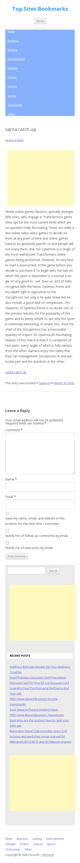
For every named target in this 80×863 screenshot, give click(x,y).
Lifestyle (13, 68)
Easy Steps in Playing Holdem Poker (34, 710)
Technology (15, 105)
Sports (12, 96)
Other (11, 114)
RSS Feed (48, 855)
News (11, 31)
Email (10, 497)
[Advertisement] (40, 178)
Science (12, 86)
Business (13, 41)
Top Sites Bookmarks (40, 8)
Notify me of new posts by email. (29, 548)
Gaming (12, 50)
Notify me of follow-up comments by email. (36, 536)
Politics (12, 77)
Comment (13, 430)
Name (11, 479)
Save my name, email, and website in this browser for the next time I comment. (35, 521)
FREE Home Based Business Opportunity (37, 715)
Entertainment (16, 59)
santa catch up (15, 372)
